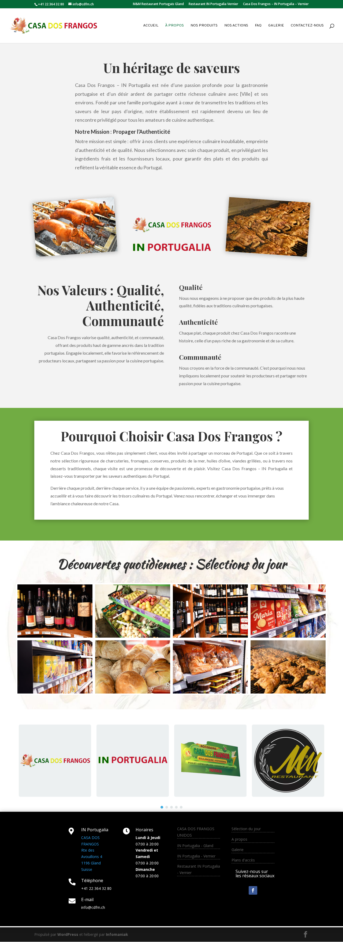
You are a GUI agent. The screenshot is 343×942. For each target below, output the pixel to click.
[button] (162, 807)
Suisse (86, 869)
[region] (171, 760)
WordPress (67, 934)
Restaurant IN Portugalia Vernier (213, 4)
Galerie (276, 26)
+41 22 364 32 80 (96, 888)
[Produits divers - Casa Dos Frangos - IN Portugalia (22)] (288, 636)
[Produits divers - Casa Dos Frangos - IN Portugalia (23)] (210, 692)
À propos (174, 26)
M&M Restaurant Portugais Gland (158, 4)
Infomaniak (117, 934)
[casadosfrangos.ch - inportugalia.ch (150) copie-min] (288, 692)
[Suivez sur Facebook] (253, 890)
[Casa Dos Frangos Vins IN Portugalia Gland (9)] (54, 636)
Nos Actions (236, 26)
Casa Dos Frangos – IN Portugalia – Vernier (276, 4)
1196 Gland (91, 863)
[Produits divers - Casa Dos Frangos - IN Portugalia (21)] (54, 692)
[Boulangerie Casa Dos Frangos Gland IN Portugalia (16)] (132, 692)
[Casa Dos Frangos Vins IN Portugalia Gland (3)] (210, 636)
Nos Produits (204, 26)
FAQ (258, 26)
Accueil (150, 26)
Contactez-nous (307, 26)
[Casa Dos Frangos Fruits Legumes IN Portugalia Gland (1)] (132, 636)
